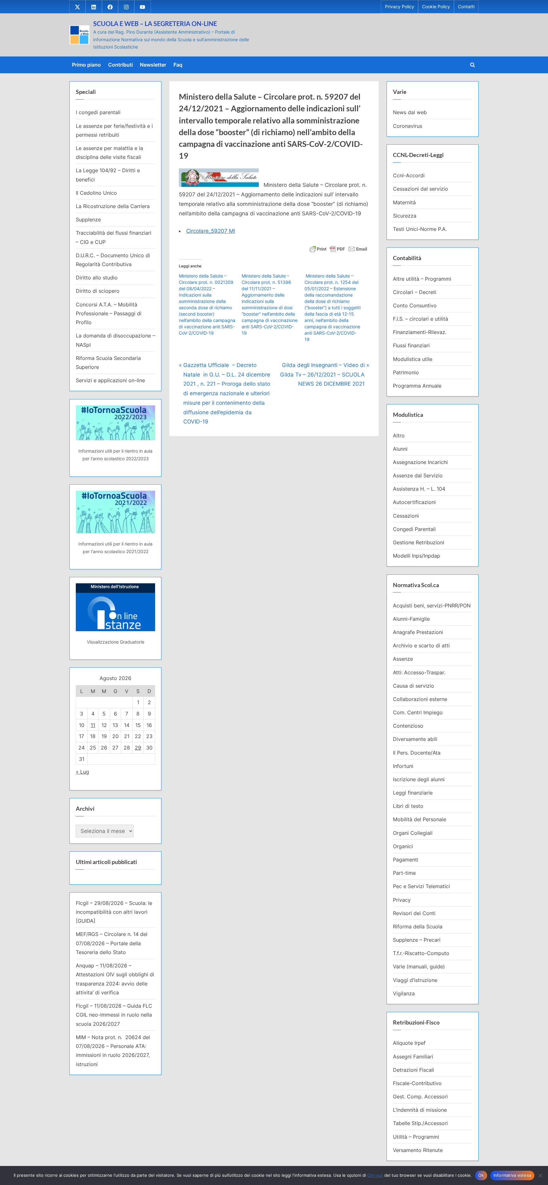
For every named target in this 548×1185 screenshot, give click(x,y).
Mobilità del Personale (419, 819)
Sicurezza (404, 216)
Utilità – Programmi (416, 1137)
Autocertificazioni (414, 502)
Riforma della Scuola (417, 926)
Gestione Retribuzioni (418, 542)
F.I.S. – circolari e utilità (420, 319)
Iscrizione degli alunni (419, 779)
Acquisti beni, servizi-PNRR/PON (432, 605)
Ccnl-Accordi (409, 175)
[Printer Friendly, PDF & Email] (338, 248)
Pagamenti (405, 859)
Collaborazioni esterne (420, 699)
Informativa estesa (512, 1175)
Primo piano (86, 65)
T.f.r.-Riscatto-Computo (421, 953)
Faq (177, 65)
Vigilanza (404, 993)
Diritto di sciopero (98, 291)
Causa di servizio (413, 686)
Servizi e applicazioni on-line (110, 380)
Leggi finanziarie (413, 792)
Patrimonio (406, 372)
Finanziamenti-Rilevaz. (420, 332)
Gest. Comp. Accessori (420, 1096)
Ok (481, 1175)
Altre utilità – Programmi (422, 279)
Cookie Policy (436, 6)
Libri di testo (408, 806)
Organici (403, 846)
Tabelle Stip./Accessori (420, 1123)
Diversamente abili (415, 739)
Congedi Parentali (414, 529)
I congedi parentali (98, 112)
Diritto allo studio (97, 277)
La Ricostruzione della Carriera (113, 206)
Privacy (402, 900)
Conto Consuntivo (415, 305)
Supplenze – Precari (416, 940)
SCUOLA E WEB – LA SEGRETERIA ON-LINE (155, 23)
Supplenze (88, 219)
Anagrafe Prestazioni (418, 632)
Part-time (404, 873)
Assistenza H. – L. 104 (419, 489)
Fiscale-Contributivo (417, 1083)
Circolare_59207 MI (210, 231)
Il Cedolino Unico (96, 193)
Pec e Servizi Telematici (421, 886)
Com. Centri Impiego (418, 712)
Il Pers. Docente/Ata (416, 753)
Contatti (466, 6)
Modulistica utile (412, 359)
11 (93, 725)
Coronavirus (407, 126)
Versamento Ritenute (418, 1150)
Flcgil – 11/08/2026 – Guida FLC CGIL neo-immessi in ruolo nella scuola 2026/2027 (114, 1015)
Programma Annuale (417, 386)
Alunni (400, 449)
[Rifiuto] (540, 1175)
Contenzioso (408, 726)
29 (138, 747)
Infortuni (403, 766)
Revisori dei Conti (414, 913)
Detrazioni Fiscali (413, 1070)
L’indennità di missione (420, 1110)
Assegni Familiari (413, 1056)
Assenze (403, 659)
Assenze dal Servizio (418, 475)
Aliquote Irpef (409, 1043)
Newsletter (153, 65)
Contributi (120, 65)
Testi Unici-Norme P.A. (420, 229)
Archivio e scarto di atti (421, 645)
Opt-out (375, 1175)
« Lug (82, 772)
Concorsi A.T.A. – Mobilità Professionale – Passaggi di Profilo (108, 313)
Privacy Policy (399, 6)
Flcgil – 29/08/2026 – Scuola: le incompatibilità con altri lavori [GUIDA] (114, 912)
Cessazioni (406, 516)
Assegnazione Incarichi (420, 462)
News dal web (410, 112)
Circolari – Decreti (414, 292)
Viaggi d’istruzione (415, 980)
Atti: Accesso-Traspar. (419, 672)
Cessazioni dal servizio (420, 189)
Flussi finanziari (411, 345)
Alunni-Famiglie (411, 619)
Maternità (404, 202)
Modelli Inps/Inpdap (416, 556)
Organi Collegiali (413, 833)
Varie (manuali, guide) (419, 966)
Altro (399, 435)
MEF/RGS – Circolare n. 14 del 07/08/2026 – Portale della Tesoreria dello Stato (111, 943)
